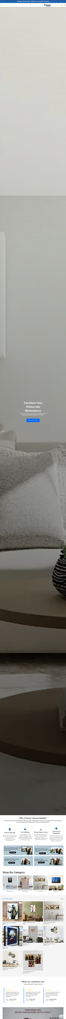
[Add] (41, 919)
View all (61, 898)
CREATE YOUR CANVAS (33, 420)
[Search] (30, 5)
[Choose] (20, 919)
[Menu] (1, 4)
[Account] (61, 5)
